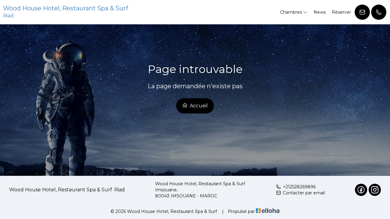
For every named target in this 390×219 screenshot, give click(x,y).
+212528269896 (299, 186)
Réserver (341, 12)
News (320, 12)
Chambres (291, 12)
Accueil (198, 106)
